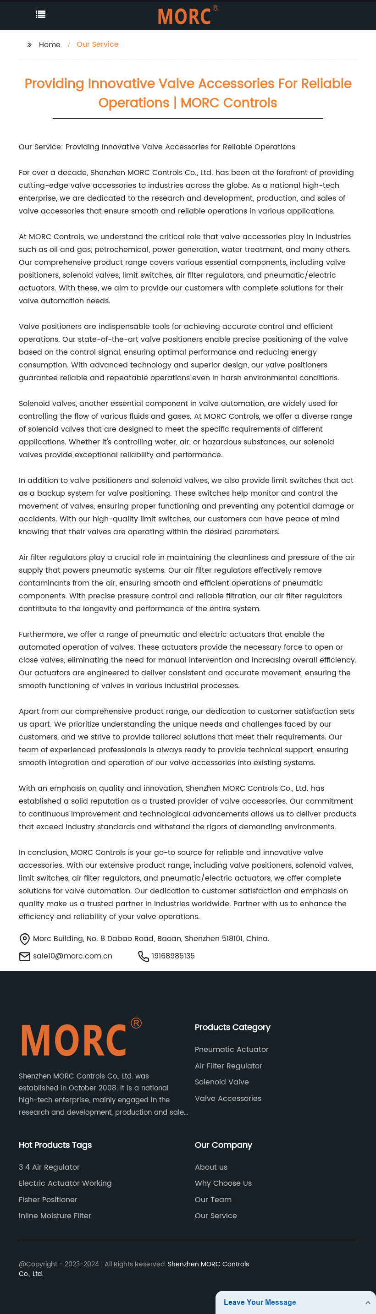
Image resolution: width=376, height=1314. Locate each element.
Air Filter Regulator (228, 1066)
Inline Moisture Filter (55, 1215)
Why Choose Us (223, 1183)
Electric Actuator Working (65, 1183)
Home (50, 45)
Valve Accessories (228, 1098)
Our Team (213, 1200)
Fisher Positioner (48, 1199)
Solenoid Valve (222, 1082)
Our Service (216, 1216)
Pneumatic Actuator (232, 1049)
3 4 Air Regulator (49, 1167)
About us (211, 1167)
